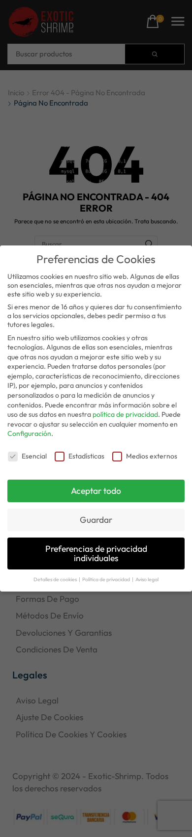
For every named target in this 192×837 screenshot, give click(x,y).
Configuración (29, 433)
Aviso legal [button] (147, 579)
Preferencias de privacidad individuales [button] (96, 553)
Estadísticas (86, 456)
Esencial (34, 456)
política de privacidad (125, 414)
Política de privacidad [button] (106, 579)
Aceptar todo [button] (96, 490)
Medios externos (151, 456)
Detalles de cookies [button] (55, 579)
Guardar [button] (96, 519)
